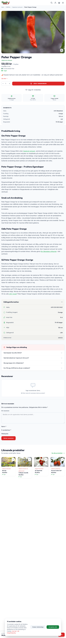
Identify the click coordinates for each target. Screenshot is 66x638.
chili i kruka (12, 294)
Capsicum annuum (17, 7)
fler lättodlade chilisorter (49, 251)
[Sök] (51, 2)
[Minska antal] (3, 83)
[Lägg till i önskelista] (13, 459)
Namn (3, 426)
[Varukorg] (59, 2)
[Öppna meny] (63, 2)
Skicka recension (8, 438)
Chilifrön (8, 7)
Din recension (5, 410)
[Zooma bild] (61, 50)
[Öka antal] (9, 83)
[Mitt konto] (55, 2)
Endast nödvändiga (37, 627)
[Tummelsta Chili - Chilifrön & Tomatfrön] (5, 2)
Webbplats (4, 434)
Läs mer (3, 78)
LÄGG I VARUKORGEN (40, 83)
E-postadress (6, 430)
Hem (2, 7)
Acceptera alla (53, 627)
